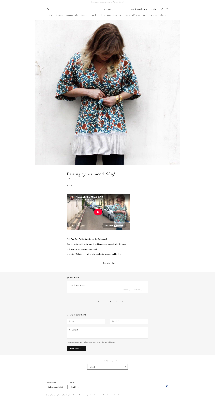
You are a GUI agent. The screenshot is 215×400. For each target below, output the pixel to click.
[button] (48, 9)
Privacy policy (88, 395)
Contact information (113, 395)
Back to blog (109, 263)
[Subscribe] (125, 367)
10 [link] (123, 301)
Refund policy (77, 395)
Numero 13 (54, 395)
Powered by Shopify (64, 395)
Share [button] (71, 185)
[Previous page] (92, 301)
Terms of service (100, 395)
